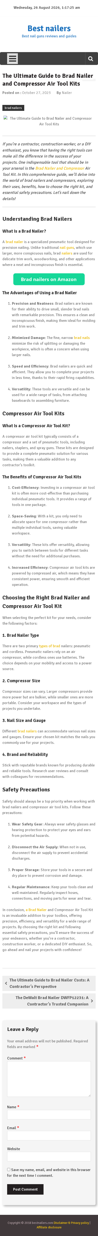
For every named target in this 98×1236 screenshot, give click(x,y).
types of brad (49, 646)
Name (13, 1107)
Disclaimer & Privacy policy (71, 1223)
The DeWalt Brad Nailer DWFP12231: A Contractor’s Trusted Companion (52, 1001)
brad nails (82, 337)
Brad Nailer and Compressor (59, 168)
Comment (16, 1058)
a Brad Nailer (36, 909)
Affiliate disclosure (49, 1227)
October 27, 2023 (36, 92)
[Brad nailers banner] (49, 279)
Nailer (67, 92)
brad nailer (14, 242)
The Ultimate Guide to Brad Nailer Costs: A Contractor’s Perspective (49, 983)
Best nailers (49, 28)
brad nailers (13, 108)
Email (13, 1128)
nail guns (67, 247)
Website (13, 1149)
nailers (67, 253)
